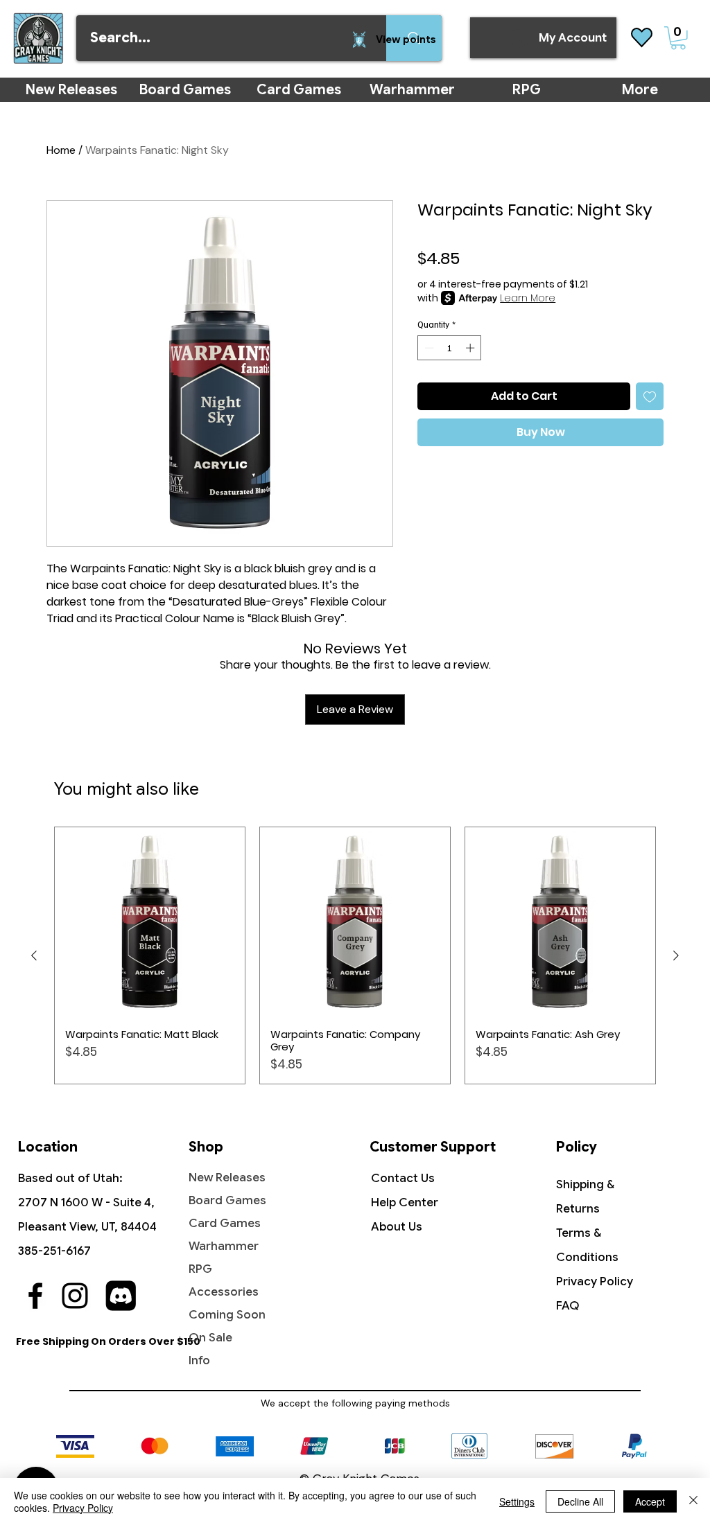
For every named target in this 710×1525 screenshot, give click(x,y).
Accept (650, 1501)
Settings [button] (517, 1501)
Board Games (227, 1200)
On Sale (210, 1337)
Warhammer (224, 1246)
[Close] (693, 1501)
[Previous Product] (34, 955)
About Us (396, 1226)
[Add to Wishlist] (650, 396)
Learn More (527, 298)
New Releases (227, 1177)
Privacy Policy (594, 1281)
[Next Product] (676, 955)
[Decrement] (427, 348)
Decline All (580, 1501)
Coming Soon (227, 1314)
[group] (355, 956)
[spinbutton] (449, 348)
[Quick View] (150, 922)
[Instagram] (75, 1295)
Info (199, 1360)
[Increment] (471, 348)
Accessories (224, 1292)
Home (61, 150)
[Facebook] (35, 1295)
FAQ (568, 1305)
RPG (200, 1269)
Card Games (225, 1223)
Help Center (404, 1202)
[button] (678, 38)
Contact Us (403, 1178)
